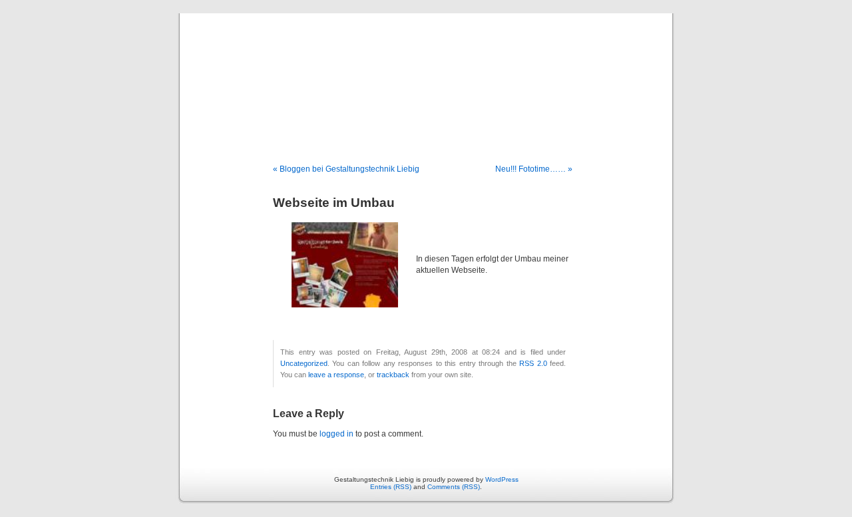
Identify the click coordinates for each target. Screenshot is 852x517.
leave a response (336, 375)
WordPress (502, 479)
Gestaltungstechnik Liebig (426, 74)
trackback (393, 375)
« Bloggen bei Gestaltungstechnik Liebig (346, 169)
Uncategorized (303, 363)
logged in (336, 433)
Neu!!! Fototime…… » (533, 169)
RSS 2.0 (532, 363)
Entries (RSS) (390, 486)
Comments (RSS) (453, 486)
